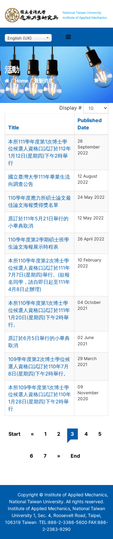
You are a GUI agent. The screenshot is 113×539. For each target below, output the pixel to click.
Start (14, 434)
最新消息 (43, 81)
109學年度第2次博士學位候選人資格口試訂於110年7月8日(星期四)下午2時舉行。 (39, 366)
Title (13, 127)
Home (21, 81)
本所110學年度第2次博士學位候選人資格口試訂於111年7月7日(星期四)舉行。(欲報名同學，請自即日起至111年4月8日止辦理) (39, 274)
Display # (70, 108)
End (75, 456)
